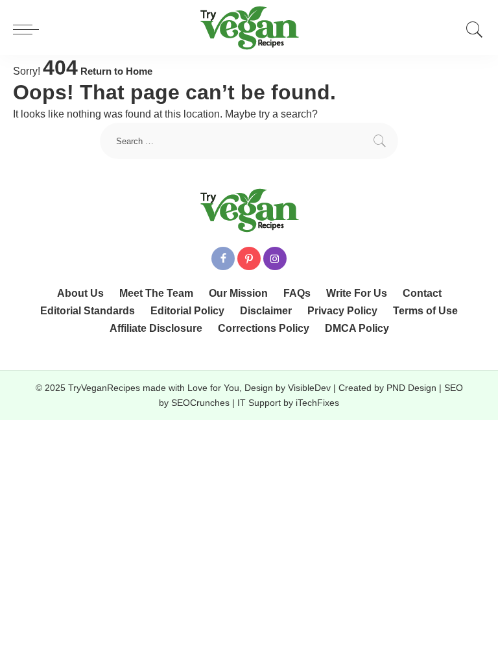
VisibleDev (309, 388)
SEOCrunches (200, 403)
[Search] (471, 29)
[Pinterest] (249, 258)
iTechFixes (317, 403)
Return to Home (116, 71)
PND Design (411, 388)
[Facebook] (223, 258)
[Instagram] (275, 258)
